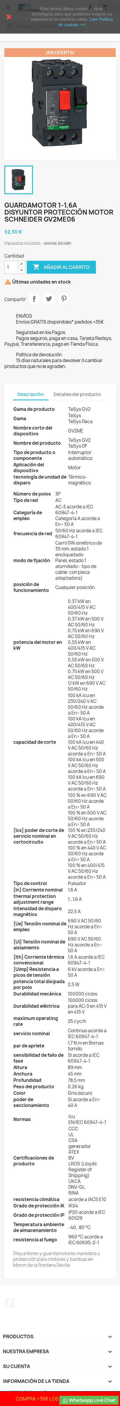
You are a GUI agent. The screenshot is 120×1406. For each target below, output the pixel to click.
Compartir (34, 299)
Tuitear (49, 299)
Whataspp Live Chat (92, 1400)
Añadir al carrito (61, 266)
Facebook (9, 1303)
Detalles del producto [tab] (77, 394)
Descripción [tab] (30, 394)
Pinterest (64, 299)
